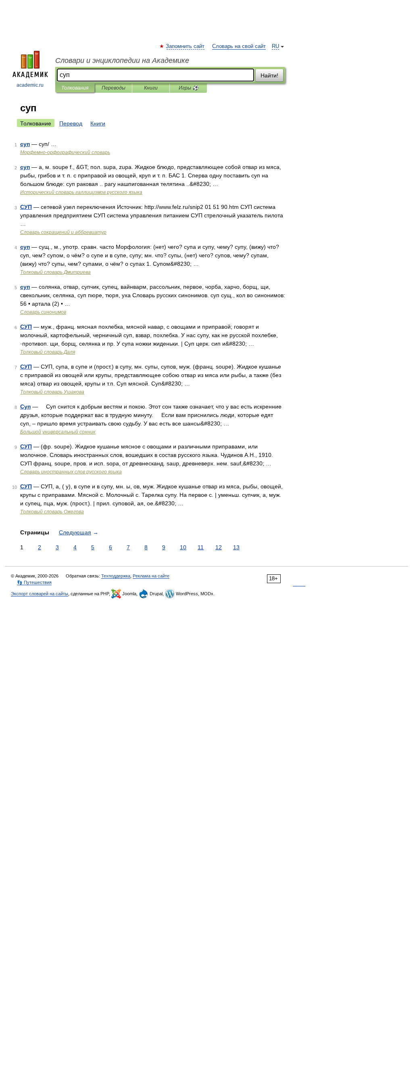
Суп (25, 406)
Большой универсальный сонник (58, 432)
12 (218, 547)
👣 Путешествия (34, 582)
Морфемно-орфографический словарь (65, 152)
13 (236, 547)
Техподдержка (115, 575)
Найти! (269, 75)
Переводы (113, 88)
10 (183, 547)
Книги (151, 88)
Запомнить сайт (185, 46)
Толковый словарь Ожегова (52, 512)
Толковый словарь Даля (47, 352)
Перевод (70, 123)
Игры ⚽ (188, 88)
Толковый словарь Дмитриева (55, 272)
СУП (26, 207)
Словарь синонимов (43, 312)
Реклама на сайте (151, 575)
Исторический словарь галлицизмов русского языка (81, 192)
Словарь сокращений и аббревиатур (63, 232)
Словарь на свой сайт (239, 46)
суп (25, 144)
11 (201, 547)
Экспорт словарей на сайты (39, 593)
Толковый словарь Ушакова (52, 392)
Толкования (74, 88)
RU (275, 46)
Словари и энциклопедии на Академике (122, 60)
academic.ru (30, 85)
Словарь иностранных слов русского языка (71, 472)
